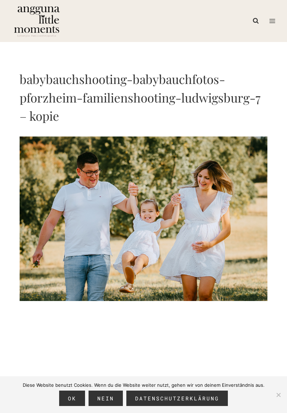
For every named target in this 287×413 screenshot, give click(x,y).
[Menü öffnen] (272, 20)
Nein (105, 398)
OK (72, 398)
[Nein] (278, 394)
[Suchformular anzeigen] (257, 21)
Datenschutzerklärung (177, 398)
